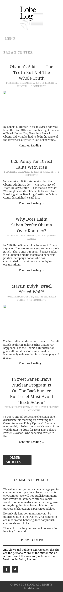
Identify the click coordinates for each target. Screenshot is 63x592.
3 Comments (38, 86)
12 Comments (37, 300)
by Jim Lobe (46, 171)
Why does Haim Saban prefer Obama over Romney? (31, 225)
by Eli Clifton (50, 407)
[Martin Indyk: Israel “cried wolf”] (31, 321)
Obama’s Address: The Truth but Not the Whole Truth (31, 72)
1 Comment (33, 410)
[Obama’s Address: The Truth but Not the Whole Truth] (31, 106)
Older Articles (13, 460)
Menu (10, 39)
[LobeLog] (31, 17)
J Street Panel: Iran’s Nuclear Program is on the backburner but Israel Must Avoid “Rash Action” (31, 391)
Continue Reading (31, 145)
